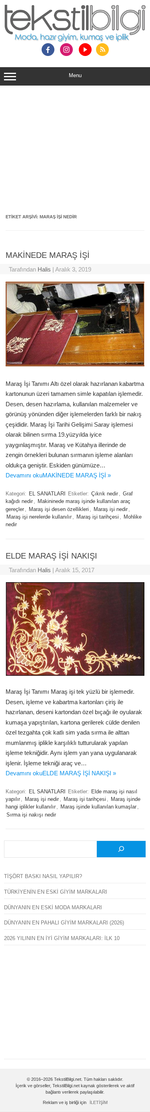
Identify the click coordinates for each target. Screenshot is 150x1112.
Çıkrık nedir (104, 494)
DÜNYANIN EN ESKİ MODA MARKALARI (53, 907)
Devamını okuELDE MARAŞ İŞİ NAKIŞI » (61, 773)
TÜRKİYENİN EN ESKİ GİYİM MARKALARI (55, 892)
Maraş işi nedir (111, 509)
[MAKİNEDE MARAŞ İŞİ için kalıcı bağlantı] (75, 365)
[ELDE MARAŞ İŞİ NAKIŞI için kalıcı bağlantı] (75, 673)
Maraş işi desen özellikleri (59, 509)
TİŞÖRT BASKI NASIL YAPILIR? (43, 876)
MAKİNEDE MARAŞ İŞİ (48, 255)
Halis (44, 269)
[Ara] (121, 849)
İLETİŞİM (99, 1102)
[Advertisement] (75, 152)
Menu (75, 75)
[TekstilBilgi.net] (75, 24)
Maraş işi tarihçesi (97, 517)
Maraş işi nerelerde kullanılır (39, 517)
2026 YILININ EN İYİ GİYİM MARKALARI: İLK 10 (62, 938)
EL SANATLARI (47, 494)
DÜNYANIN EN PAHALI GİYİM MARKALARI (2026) (64, 923)
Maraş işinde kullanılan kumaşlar (98, 807)
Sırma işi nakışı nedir (31, 815)
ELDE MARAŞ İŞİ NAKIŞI (51, 555)
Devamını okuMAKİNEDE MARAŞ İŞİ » (58, 475)
